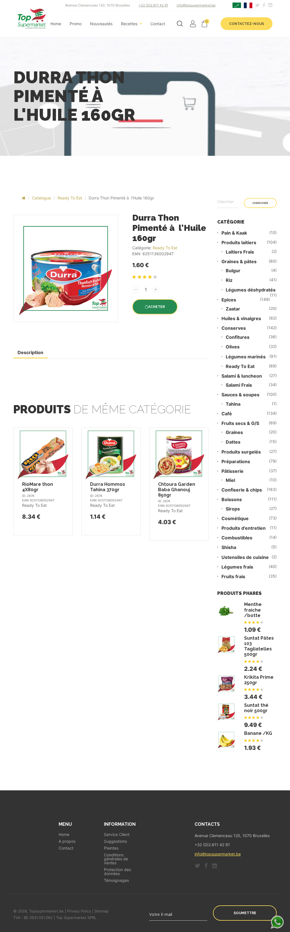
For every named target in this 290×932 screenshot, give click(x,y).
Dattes (233, 442)
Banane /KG (258, 733)
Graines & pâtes (239, 261)
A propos (67, 841)
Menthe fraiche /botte (253, 610)
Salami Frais (239, 385)
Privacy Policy (79, 911)
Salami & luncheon (241, 376)
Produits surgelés (241, 452)
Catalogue (41, 197)
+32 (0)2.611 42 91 (153, 5)
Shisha (228, 547)
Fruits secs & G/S (240, 423)
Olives (233, 347)
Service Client (116, 835)
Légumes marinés (246, 356)
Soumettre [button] (245, 913)
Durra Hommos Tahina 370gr (107, 487)
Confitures (238, 337)
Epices (228, 300)
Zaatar (233, 309)
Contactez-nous (246, 24)
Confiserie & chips (241, 490)
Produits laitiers (238, 242)
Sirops (233, 509)
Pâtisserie (232, 471)
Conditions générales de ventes (116, 859)
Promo (76, 24)
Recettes (129, 24)
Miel (230, 480)
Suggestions (115, 841)
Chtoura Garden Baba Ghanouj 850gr (176, 490)
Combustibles (236, 538)
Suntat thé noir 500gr (256, 708)
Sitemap (101, 911)
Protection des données (117, 872)
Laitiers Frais (240, 252)
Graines (234, 432)
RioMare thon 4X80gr (37, 487)
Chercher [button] (260, 203)
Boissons (231, 499)
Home (55, 24)
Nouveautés (101, 24)
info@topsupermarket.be (196, 5)
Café (226, 413)
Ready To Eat (69, 197)
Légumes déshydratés (251, 290)
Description (30, 352)
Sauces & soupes (240, 394)
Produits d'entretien (243, 528)
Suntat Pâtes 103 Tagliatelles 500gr (259, 646)
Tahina (233, 404)
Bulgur (233, 270)
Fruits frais (233, 576)
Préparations (235, 461)
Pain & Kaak (234, 233)
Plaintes (111, 848)
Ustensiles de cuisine (245, 557)
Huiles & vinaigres (241, 318)
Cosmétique (235, 518)
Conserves (233, 328)
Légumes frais (237, 567)
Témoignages (116, 880)
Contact (157, 24)
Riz (229, 280)
